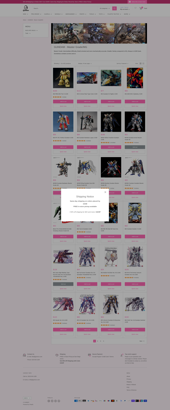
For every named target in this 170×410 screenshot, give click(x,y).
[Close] (105, 192)
